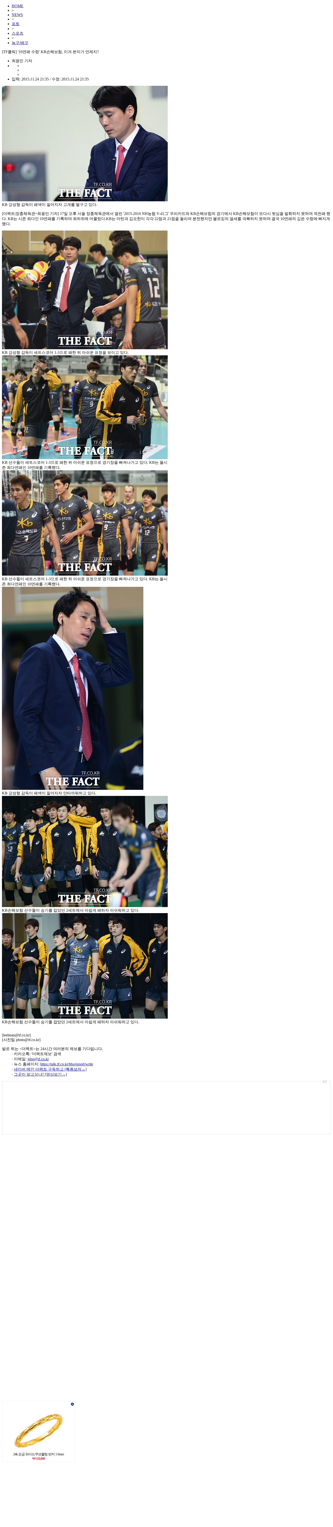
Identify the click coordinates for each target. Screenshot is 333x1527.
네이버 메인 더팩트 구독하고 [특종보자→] (50, 1069)
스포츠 (17, 33)
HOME (17, 6)
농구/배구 (20, 43)
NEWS (17, 15)
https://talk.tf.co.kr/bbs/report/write (66, 1064)
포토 (16, 24)
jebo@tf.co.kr (38, 1059)
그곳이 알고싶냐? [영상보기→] (40, 1074)
